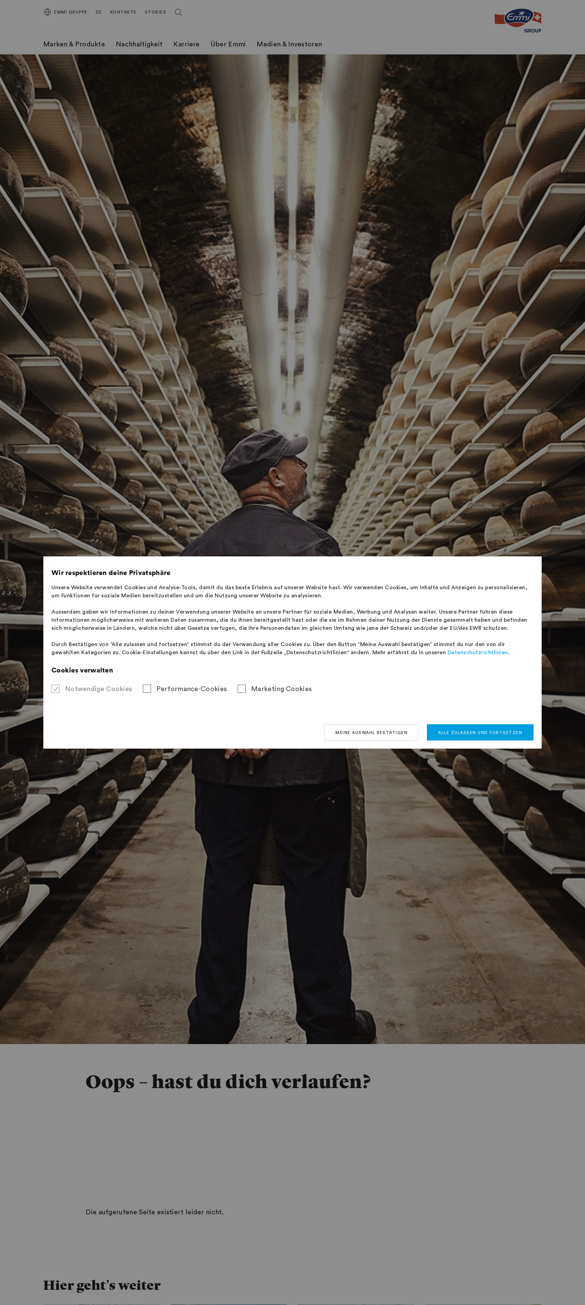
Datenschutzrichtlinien (478, 652)
